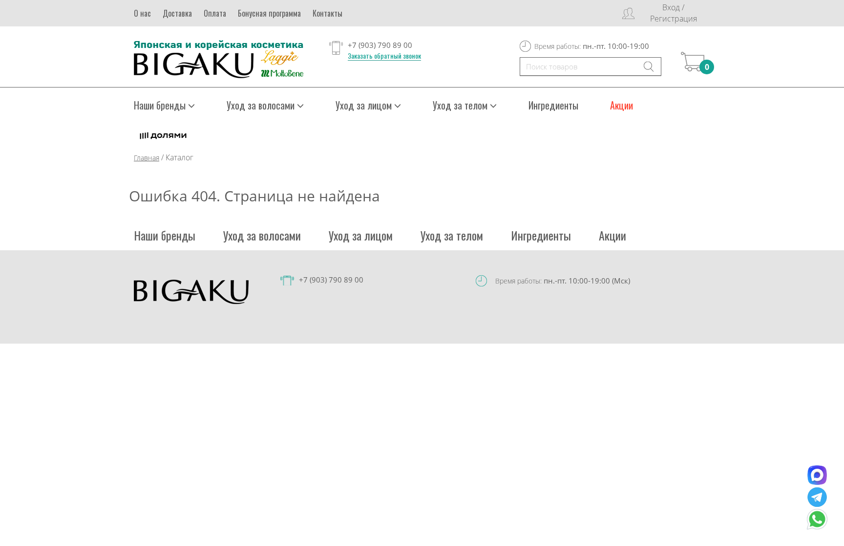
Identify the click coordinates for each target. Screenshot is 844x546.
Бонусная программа (269, 13)
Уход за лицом (361, 235)
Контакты (327, 13)
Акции (621, 105)
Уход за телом (452, 235)
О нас (142, 13)
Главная (146, 157)
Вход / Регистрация (673, 13)
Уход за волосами (262, 235)
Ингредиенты (553, 105)
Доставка (177, 13)
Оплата (215, 13)
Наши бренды (164, 235)
